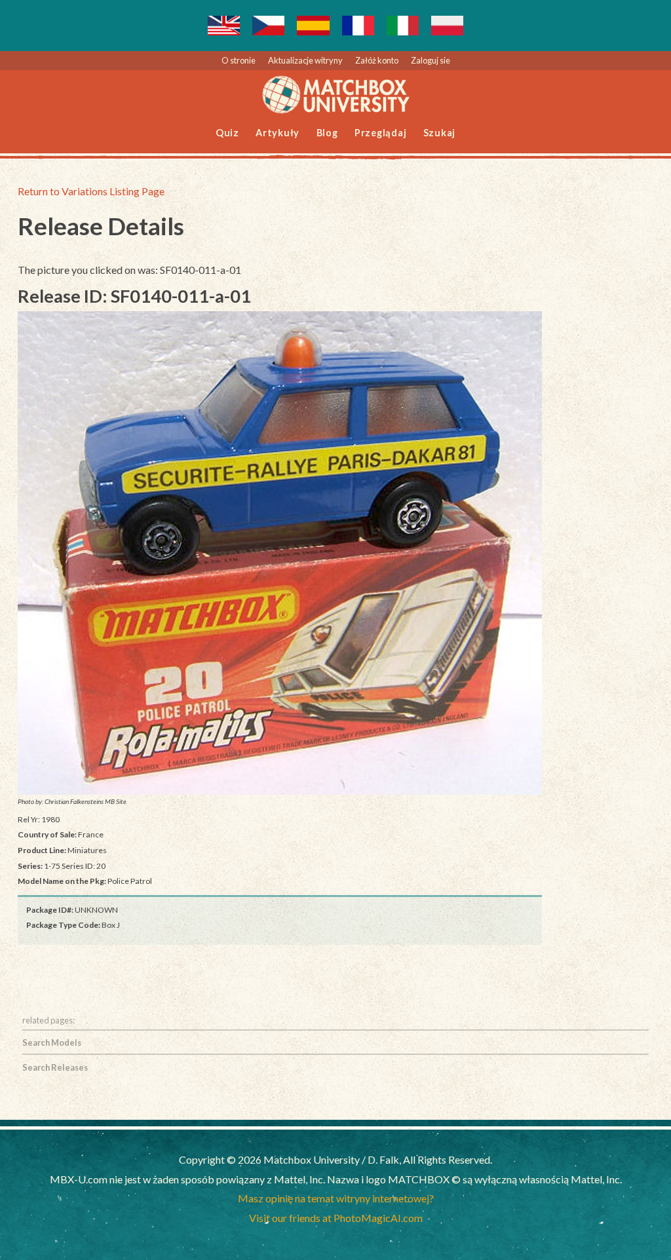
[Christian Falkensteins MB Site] (280, 553)
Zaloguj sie (430, 60)
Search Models (51, 1042)
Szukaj (439, 132)
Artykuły (277, 132)
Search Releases (55, 1067)
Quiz (227, 132)
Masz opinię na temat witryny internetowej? (336, 1198)
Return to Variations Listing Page (91, 191)
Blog (327, 132)
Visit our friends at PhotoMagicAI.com (336, 1218)
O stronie (238, 60)
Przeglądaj (381, 132)
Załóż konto (376, 60)
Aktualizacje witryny (305, 60)
